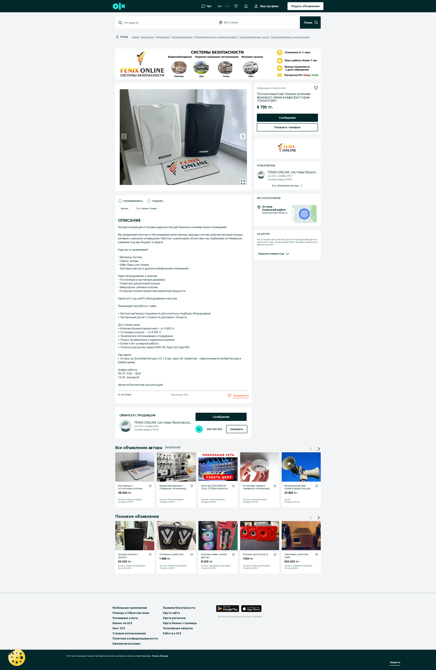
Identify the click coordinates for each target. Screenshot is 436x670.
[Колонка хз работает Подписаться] (191, 554)
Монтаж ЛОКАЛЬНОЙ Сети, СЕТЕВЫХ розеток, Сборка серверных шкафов (214, 490)
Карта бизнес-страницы (180, 623)
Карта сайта (171, 613)
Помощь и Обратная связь (131, 613)
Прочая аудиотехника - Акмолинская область (216, 37)
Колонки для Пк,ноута (255, 554)
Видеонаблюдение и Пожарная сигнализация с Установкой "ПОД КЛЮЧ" (173, 490)
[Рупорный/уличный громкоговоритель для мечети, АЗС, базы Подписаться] (316, 486)
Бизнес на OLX (122, 623)
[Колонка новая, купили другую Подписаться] (233, 554)
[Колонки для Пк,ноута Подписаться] (275, 554)
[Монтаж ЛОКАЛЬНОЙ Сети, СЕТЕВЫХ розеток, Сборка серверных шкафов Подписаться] (233, 486)
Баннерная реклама (126, 643)
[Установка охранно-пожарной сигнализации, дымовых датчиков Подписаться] (275, 486)
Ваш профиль (269, 6)
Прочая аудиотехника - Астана (254, 37)
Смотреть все (173, 447)
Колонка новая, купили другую (214, 556)
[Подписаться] (316, 88)
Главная (135, 37)
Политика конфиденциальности (135, 638)
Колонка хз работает (172, 554)
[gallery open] (243, 182)
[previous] (124, 136)
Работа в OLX (172, 633)
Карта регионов (174, 618)
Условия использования (129, 633)
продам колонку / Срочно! (128, 556)
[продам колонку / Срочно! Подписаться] (150, 554)
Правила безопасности (179, 607)
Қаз (220, 6)
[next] (243, 136)
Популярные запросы (178, 628)
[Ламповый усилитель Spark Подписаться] (316, 554)
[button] (246, 6)
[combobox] (168, 23)
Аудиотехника (163, 37)
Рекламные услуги (125, 618)
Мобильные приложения (130, 607)
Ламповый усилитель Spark (296, 556)
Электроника (147, 37)
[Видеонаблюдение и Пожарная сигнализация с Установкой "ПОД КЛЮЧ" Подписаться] (191, 486)
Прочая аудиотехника (182, 37)
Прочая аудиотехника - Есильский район (290, 37)
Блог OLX (119, 628)
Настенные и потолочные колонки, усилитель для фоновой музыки (131, 490)
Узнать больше (160, 656)
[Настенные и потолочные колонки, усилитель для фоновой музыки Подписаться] (150, 486)
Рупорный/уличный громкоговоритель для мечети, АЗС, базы (297, 488)
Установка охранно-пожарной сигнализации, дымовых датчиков (257, 488)
